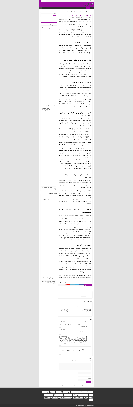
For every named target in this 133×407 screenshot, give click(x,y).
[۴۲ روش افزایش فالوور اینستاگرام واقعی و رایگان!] (55, 187)
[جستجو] (40, 1)
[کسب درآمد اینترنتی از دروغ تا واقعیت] (55, 105)
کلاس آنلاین (75, 394)
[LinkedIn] (45, 405)
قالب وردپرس (52, 392)
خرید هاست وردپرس (66, 392)
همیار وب (91, 8)
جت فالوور (79, 392)
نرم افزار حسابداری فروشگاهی (78, 397)
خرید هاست (91, 394)
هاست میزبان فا (90, 392)
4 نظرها (73, 17)
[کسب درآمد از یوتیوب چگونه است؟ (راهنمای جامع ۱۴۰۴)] (53, 147)
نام (90, 371)
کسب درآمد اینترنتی (73, 21)
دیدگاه (90, 362)
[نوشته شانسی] (40, 8)
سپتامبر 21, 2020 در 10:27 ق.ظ (63, 329)
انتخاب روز (84, 392)
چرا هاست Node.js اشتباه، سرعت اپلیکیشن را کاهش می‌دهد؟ (64, 310)
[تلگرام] (40, 405)
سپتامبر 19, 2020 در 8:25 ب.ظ (63, 321)
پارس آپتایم (91, 397)
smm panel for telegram (68, 394)
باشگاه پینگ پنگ (73, 392)
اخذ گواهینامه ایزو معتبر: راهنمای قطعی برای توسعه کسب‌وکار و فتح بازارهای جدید (86, 311)
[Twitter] (48, 405)
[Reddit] (44, 405)
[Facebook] (49, 405)
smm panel (91, 400)
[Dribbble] (46, 405)
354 (45, 110)
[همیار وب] (88, 4)
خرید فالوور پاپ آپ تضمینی (83, 394)
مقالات (88, 7)
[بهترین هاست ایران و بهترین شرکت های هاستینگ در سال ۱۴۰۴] (53, 65)
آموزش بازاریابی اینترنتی (86, 11)
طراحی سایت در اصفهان (48, 394)
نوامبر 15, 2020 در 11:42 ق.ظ (63, 336)
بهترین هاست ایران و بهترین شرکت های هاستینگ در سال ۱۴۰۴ (46, 27)
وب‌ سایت (89, 378)
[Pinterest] (47, 405)
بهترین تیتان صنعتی (45, 392)
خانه (91, 11)
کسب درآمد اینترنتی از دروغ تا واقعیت (49, 105)
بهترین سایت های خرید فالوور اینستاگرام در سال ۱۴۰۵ (75, 305)
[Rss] (50, 405)
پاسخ (60, 327)
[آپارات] (41, 405)
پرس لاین (86, 397)
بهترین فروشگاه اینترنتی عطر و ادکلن (65, 397)
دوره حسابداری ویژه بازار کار (58, 394)
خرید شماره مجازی (47, 397)
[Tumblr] (43, 405)
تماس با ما (82, 7)
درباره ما (77, 7)
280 (51, 189)
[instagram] (42, 405)
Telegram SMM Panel (55, 397)
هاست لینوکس (59, 392)
